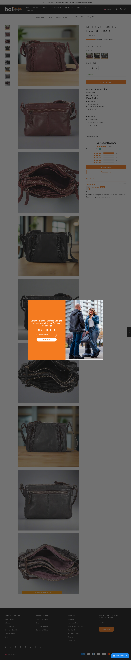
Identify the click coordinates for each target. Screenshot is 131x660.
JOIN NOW (46, 339)
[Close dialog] (100, 303)
